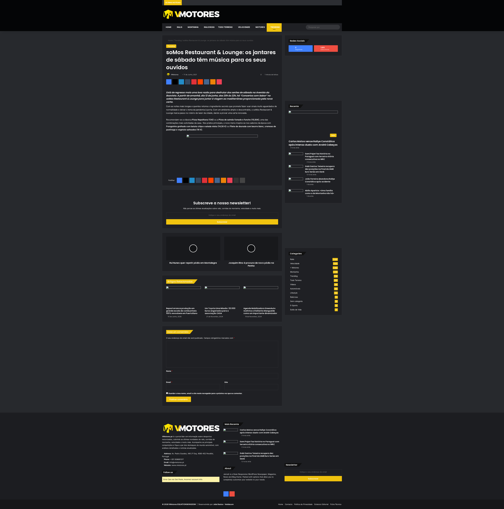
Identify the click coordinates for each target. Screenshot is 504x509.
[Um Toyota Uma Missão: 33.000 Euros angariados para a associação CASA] (222, 296)
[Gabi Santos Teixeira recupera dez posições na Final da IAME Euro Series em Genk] (296, 170)
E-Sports (294, 305)
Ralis (179, 27)
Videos (293, 284)
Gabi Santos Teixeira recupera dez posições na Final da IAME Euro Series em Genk (320, 169)
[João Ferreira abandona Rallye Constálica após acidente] (296, 182)
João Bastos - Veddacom (223, 504)
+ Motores (294, 268)
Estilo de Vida (295, 310)
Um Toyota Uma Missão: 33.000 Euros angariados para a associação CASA (220, 311)
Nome (169, 371)
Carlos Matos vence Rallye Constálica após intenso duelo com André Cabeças (313, 143)
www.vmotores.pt (179, 465)
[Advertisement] (282, 14)
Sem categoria (296, 301)
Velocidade (244, 27)
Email (169, 382)
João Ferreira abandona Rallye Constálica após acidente (320, 180)
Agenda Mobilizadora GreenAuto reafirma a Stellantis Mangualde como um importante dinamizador (260, 311)
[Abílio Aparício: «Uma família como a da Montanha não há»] (296, 194)
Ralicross (209, 27)
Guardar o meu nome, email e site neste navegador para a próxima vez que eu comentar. (205, 393)
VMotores (174, 75)
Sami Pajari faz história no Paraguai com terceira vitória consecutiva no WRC (319, 156)
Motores (260, 27)
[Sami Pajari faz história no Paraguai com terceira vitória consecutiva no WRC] (296, 157)
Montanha (192, 27)
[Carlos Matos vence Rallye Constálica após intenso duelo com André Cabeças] (230, 433)
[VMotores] (190, 14)
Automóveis (295, 289)
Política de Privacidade (303, 504)
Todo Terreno (225, 27)
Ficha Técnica (335, 504)
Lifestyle (293, 293)
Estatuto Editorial (321, 504)
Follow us (168, 472)
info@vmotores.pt (176, 462)
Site (226, 382)
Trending (275, 27)
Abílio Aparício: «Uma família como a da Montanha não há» (319, 192)
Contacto (288, 504)
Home (168, 27)
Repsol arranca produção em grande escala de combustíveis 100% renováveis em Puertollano (181, 311)
